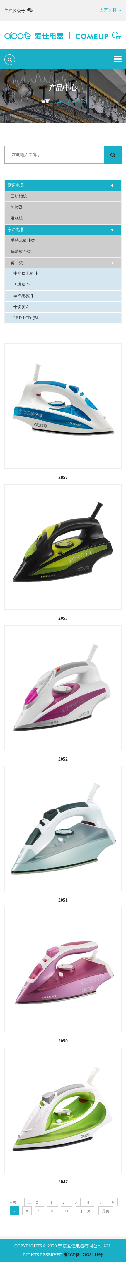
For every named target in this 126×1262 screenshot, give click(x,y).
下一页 (85, 1211)
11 (66, 1211)
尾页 (105, 1211)
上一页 (33, 1202)
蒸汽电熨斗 (23, 296)
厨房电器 (16, 185)
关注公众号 (15, 10)
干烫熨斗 (21, 307)
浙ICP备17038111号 (83, 1254)
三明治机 (19, 196)
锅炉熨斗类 (21, 251)
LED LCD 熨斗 (26, 318)
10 (52, 1211)
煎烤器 (17, 207)
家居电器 (16, 229)
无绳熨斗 (21, 284)
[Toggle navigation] (118, 59)
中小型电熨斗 (25, 273)
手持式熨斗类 (23, 240)
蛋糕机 (17, 218)
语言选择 (108, 10)
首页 (45, 101)
